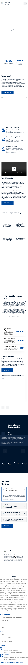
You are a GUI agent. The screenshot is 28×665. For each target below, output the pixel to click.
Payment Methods (6, 641)
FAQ (2, 634)
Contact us (4, 624)
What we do (4, 620)
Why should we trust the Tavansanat (11, 617)
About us (3, 627)
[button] (14, 169)
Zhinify (21, 662)
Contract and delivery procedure (10, 638)
